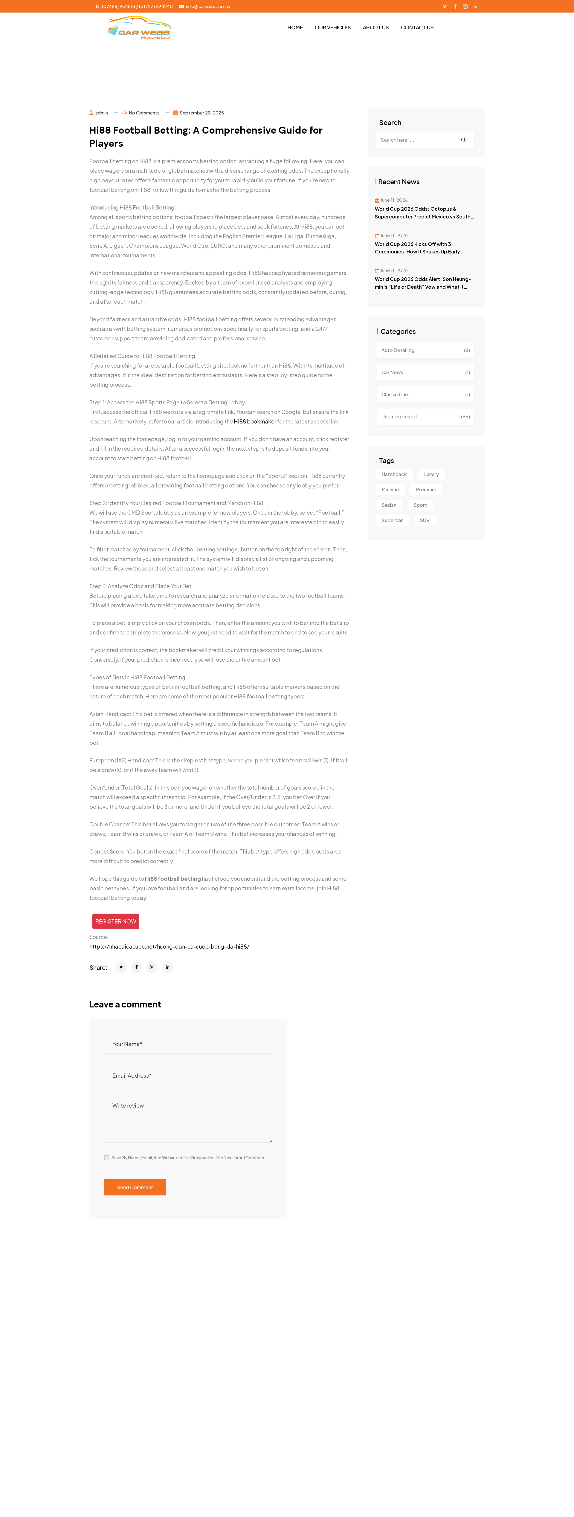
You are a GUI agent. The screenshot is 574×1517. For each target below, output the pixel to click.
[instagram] (465, 6)
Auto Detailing (425, 350)
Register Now (115, 921)
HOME (295, 27)
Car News (425, 372)
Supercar (392, 520)
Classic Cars (425, 394)
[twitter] (445, 6)
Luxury (431, 474)
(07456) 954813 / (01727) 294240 (137, 6)
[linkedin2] (475, 6)
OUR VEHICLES (333, 27)
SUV (425, 520)
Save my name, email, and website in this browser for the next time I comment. (189, 1157)
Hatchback (394, 474)
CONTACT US (417, 27)
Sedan (389, 505)
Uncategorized (425, 416)
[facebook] (455, 6)
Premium (426, 489)
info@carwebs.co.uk (208, 6)
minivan (390, 489)
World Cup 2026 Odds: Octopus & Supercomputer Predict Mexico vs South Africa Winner (423, 216)
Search (390, 122)
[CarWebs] (138, 27)
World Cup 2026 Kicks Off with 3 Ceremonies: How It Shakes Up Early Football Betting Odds (417, 252)
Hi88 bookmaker (255, 421)
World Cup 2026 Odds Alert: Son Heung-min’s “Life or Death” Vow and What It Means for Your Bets (423, 287)
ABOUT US (376, 27)
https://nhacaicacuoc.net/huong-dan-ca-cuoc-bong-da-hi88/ (169, 946)
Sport (420, 505)
